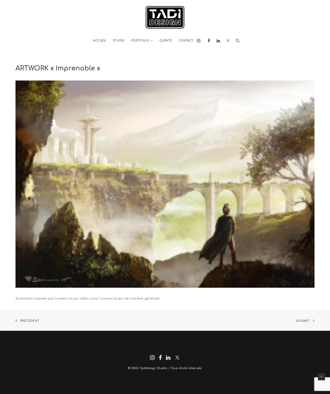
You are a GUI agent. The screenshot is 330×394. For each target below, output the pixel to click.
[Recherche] (236, 41)
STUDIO (119, 40)
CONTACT (186, 40)
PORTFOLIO (140, 40)
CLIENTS (165, 40)
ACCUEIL (99, 40)
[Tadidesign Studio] (165, 17)
